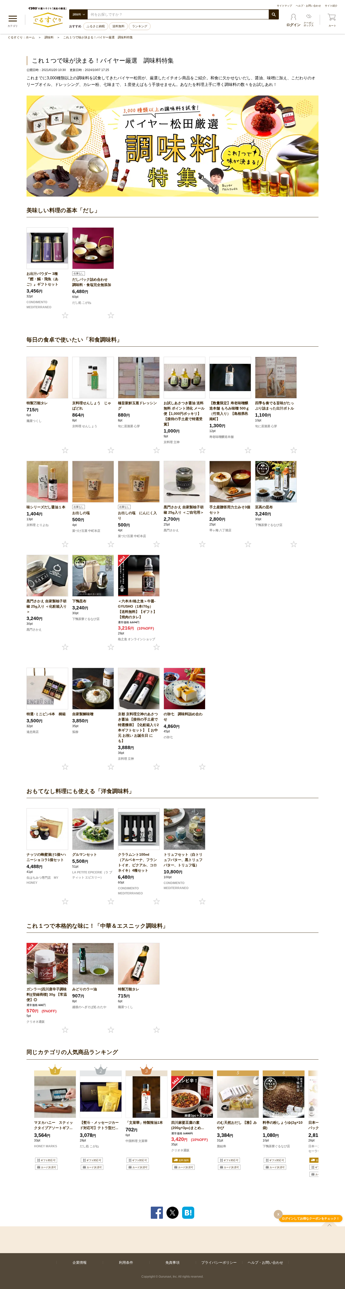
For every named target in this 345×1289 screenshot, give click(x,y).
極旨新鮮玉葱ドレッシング (137, 405)
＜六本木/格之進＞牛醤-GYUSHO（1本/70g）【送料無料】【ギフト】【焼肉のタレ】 (137, 609)
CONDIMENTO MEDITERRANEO (39, 304)
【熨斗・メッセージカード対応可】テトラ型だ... (99, 1125)
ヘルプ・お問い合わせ (308, 5)
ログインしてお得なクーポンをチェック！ (310, 1218)
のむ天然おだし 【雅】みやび (237, 1125)
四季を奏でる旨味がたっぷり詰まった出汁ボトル (274, 405)
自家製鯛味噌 (82, 714)
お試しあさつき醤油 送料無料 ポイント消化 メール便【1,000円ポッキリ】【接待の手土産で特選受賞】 (184, 413)
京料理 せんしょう (84, 426)
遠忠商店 (33, 732)
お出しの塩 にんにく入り (137, 515)
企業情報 (79, 1262)
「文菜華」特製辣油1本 (144, 1122)
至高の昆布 (264, 507)
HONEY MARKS (45, 1146)
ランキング (139, 26)
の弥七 (168, 737)
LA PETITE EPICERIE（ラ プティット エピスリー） (92, 875)
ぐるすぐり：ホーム (21, 37)
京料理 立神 (172, 442)
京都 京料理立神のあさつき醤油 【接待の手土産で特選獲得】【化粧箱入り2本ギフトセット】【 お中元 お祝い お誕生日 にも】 (138, 727)
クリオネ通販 (36, 1021)
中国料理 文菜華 (136, 1141)
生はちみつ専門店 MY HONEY (42, 880)
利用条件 (126, 1262)
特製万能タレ (37, 403)
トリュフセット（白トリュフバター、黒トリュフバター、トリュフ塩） (183, 859)
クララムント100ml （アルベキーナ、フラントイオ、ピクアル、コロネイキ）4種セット (137, 862)
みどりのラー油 (84, 989)
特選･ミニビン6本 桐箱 (46, 714)
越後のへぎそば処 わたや (89, 1007)
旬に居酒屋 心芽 (129, 426)
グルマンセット (84, 854)
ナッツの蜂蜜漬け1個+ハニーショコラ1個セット (46, 857)
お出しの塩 (81, 513)
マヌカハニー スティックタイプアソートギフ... (53, 1125)
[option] (55, 1121)
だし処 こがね (81, 302)
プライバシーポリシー (219, 1262)
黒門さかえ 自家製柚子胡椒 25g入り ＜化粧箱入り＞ (47, 606)
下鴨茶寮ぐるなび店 (268, 525)
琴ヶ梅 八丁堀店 (220, 530)
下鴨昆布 (79, 601)
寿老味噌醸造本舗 (221, 437)
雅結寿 (221, 1146)
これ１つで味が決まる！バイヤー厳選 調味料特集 (98, 37)
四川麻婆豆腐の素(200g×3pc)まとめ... (187, 1125)
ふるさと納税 (96, 26)
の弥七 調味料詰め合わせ (183, 716)
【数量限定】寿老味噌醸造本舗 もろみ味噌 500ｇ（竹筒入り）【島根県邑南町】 (229, 411)
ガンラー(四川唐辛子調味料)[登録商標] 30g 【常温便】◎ (47, 994)
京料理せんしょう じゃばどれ (91, 405)
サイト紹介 (331, 5)
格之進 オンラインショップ (136, 639)
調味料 (49, 37)
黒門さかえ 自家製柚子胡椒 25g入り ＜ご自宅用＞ (184, 509)
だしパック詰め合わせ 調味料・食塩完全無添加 (91, 282)
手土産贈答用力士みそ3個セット (229, 509)
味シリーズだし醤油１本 (46, 507)
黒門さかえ (171, 530)
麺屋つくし (34, 421)
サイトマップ (284, 5)
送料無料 (118, 26)
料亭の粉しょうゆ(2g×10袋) (283, 1125)
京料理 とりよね (37, 525)
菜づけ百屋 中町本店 (86, 531)
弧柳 (75, 732)
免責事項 (172, 1262)
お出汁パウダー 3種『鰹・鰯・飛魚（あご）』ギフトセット (42, 279)
